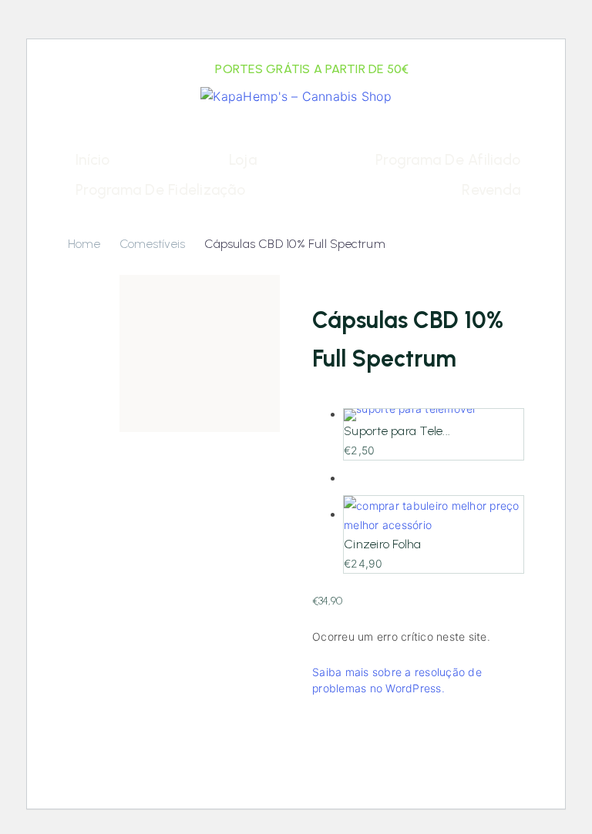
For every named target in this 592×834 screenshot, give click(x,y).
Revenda (491, 190)
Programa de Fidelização (160, 190)
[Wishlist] (118, 139)
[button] (479, 139)
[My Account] (85, 139)
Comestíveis (152, 243)
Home (84, 243)
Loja (243, 160)
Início (93, 160)
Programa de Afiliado (447, 160)
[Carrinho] (509, 139)
